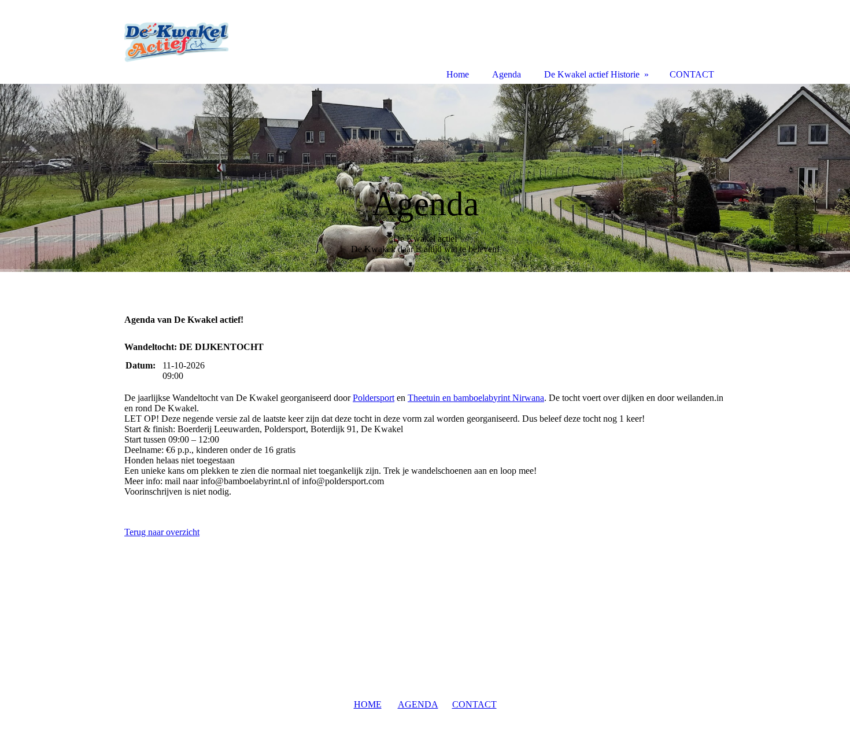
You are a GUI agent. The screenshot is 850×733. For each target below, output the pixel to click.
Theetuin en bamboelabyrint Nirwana (476, 398)
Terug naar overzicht (161, 532)
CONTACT (474, 704)
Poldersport (373, 398)
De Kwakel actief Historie (592, 74)
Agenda (506, 74)
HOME (368, 704)
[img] (425, 178)
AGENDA (418, 704)
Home (457, 74)
